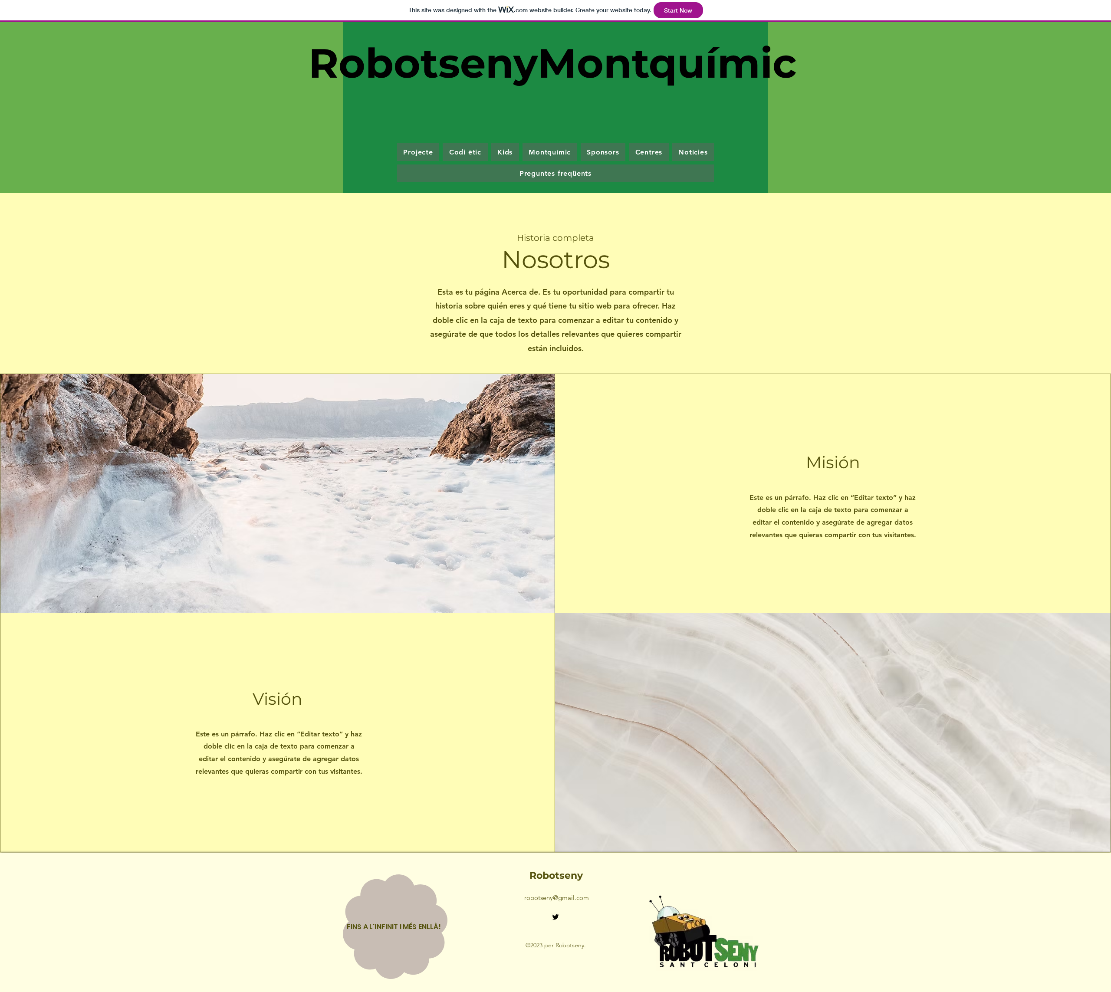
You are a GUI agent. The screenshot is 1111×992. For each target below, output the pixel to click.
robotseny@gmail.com (556, 897)
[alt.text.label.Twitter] (555, 917)
